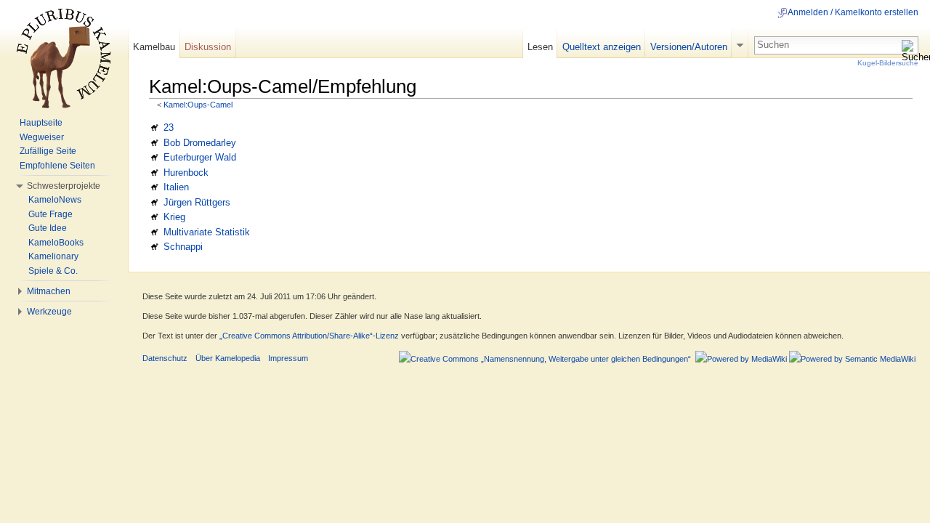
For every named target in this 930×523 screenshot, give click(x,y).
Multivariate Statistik (206, 232)
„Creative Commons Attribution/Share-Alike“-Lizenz (309, 335)
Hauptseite (41, 123)
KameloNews (54, 200)
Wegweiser (42, 137)
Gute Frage (50, 214)
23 (168, 127)
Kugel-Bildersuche (887, 63)
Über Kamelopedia (227, 358)
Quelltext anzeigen (601, 46)
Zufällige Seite (48, 151)
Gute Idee (47, 228)
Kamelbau (154, 46)
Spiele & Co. (53, 271)
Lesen (540, 46)
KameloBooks (56, 243)
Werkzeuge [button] (49, 312)
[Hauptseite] (64, 58)
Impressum (288, 358)
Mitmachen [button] (48, 291)
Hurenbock (186, 172)
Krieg (174, 216)
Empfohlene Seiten (57, 166)
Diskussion (208, 46)
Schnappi (183, 246)
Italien (176, 187)
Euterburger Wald (199, 157)
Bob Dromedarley (199, 142)
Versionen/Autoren (688, 46)
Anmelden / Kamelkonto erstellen (853, 12)
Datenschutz (164, 358)
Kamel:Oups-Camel (197, 104)
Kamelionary (53, 256)
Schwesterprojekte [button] (63, 186)
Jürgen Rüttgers (196, 202)
